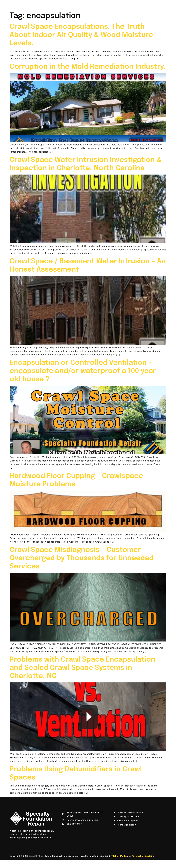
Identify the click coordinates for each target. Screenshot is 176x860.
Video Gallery (91, 5)
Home (44, 5)
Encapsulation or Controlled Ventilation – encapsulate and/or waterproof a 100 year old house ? (83, 371)
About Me (57, 5)
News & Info (107, 5)
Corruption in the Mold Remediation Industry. (88, 66)
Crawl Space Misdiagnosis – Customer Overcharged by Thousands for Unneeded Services (82, 558)
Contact (122, 5)
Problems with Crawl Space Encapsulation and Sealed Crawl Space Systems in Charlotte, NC (82, 668)
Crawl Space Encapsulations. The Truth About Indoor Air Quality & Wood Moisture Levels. (81, 35)
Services (71, 5)
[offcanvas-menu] (162, 3)
